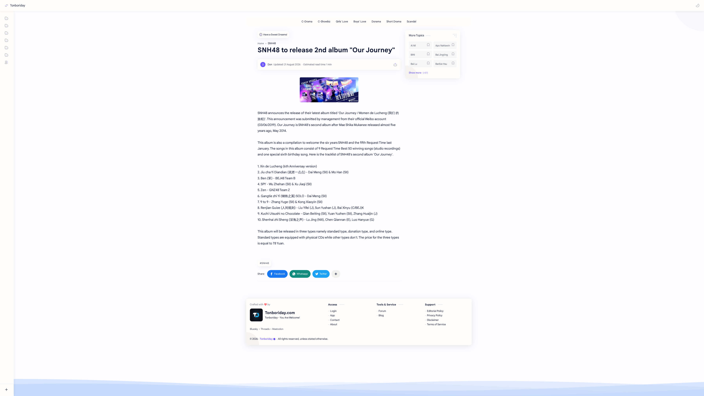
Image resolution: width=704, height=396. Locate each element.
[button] (697, 5)
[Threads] (265, 329)
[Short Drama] (393, 21)
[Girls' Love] (342, 21)
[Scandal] (411, 21)
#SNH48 (264, 263)
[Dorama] (376, 21)
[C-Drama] (307, 21)
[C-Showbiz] (324, 21)
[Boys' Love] (359, 21)
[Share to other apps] (335, 274)
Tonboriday (17, 5)
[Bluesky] (254, 329)
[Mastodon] (277, 329)
